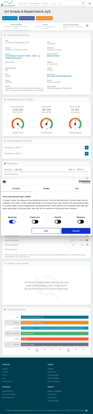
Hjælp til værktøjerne (55, 391)
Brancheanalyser (8, 397)
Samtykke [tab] (16, 188)
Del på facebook (27, 18)
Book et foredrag (54, 381)
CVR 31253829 (79, 410)
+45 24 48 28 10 (67, 410)
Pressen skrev (7, 381)
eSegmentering (7, 391)
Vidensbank (52, 372)
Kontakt (5, 372)
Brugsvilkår (52, 394)
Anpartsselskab (53, 56)
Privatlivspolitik (53, 401)
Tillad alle (76, 231)
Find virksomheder (9, 394)
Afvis (46, 231)
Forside (5, 369)
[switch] (35, 222)
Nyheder (51, 369)
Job (3, 378)
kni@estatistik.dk (55, 410)
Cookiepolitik (52, 397)
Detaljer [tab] (46, 188)
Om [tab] (76, 188)
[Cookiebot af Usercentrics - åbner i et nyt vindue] (80, 182)
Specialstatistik (53, 375)
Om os (4, 375)
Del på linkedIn (11, 18)
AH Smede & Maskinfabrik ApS (59, 76)
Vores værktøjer (53, 378)
